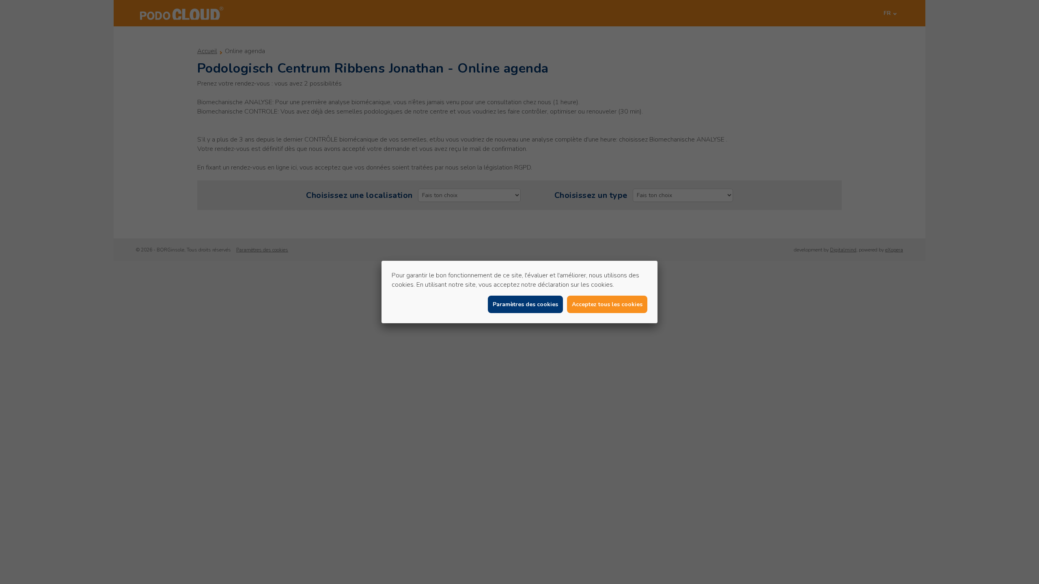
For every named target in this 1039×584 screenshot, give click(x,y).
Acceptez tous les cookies (607, 304)
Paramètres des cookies (525, 304)
